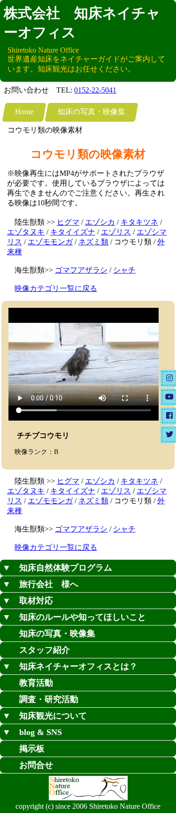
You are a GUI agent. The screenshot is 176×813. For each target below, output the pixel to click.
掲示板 (23, 748)
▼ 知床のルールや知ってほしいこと (74, 617)
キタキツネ (139, 222)
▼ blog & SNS (32, 732)
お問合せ (27, 765)
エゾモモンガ (50, 242)
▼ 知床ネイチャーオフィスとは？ (70, 666)
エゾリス (116, 232)
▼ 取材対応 (27, 600)
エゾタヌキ (26, 232)
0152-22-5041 (95, 90)
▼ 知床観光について (44, 715)
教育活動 (27, 683)
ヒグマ (68, 222)
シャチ (124, 270)
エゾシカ (100, 222)
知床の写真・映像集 (91, 112)
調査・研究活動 (40, 699)
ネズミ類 (93, 242)
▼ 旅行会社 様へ (40, 584)
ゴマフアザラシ (81, 270)
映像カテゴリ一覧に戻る (56, 288)
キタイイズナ (72, 232)
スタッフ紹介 (36, 650)
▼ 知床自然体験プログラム (57, 567)
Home (24, 112)
